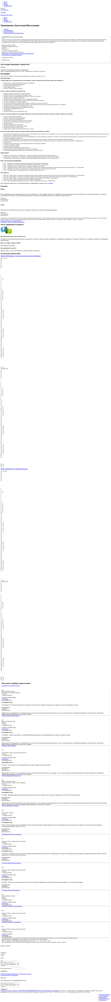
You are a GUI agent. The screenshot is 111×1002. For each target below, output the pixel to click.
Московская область (104, 994)
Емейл (51, 183)
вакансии (15, 990)
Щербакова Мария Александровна (11, 834)
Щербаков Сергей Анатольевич (11, 685)
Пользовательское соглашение (9, 975)
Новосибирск (102, 1000)
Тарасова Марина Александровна (11, 863)
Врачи (5, 3)
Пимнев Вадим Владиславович (10, 715)
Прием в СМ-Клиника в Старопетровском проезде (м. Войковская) (21, 256)
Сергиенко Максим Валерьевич (10, 890)
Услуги (5, 2)
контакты (9, 990)
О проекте (3, 990)
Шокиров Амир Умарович (9, 745)
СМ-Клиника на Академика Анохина (12, 55)
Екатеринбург (103, 997)
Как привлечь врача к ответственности (11, 220)
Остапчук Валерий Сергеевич (10, 805)
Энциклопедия (8, 6)
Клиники (6, 4)
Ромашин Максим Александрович (11, 922)
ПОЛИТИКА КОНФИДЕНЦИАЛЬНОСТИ (29, 990)
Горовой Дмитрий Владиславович (11, 775)
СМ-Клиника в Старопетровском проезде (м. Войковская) (18, 53)
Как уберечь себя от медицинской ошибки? (13, 222)
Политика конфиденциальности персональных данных (16, 974)
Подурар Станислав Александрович (12, 906)
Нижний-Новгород (104, 998)
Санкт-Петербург (104, 996)
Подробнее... (5, 699)
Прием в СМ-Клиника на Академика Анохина (14, 469)
